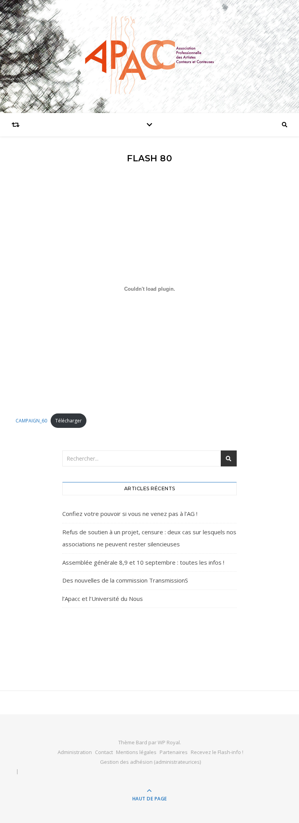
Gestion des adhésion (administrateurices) (150, 761)
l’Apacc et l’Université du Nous (102, 598)
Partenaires (174, 752)
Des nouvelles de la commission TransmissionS (125, 580)
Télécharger (68, 420)
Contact (104, 752)
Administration (75, 752)
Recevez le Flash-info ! (217, 752)
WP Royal (169, 742)
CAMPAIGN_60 (31, 420)
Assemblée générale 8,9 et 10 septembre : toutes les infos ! (143, 562)
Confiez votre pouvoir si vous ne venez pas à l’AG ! (129, 513)
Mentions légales (136, 752)
